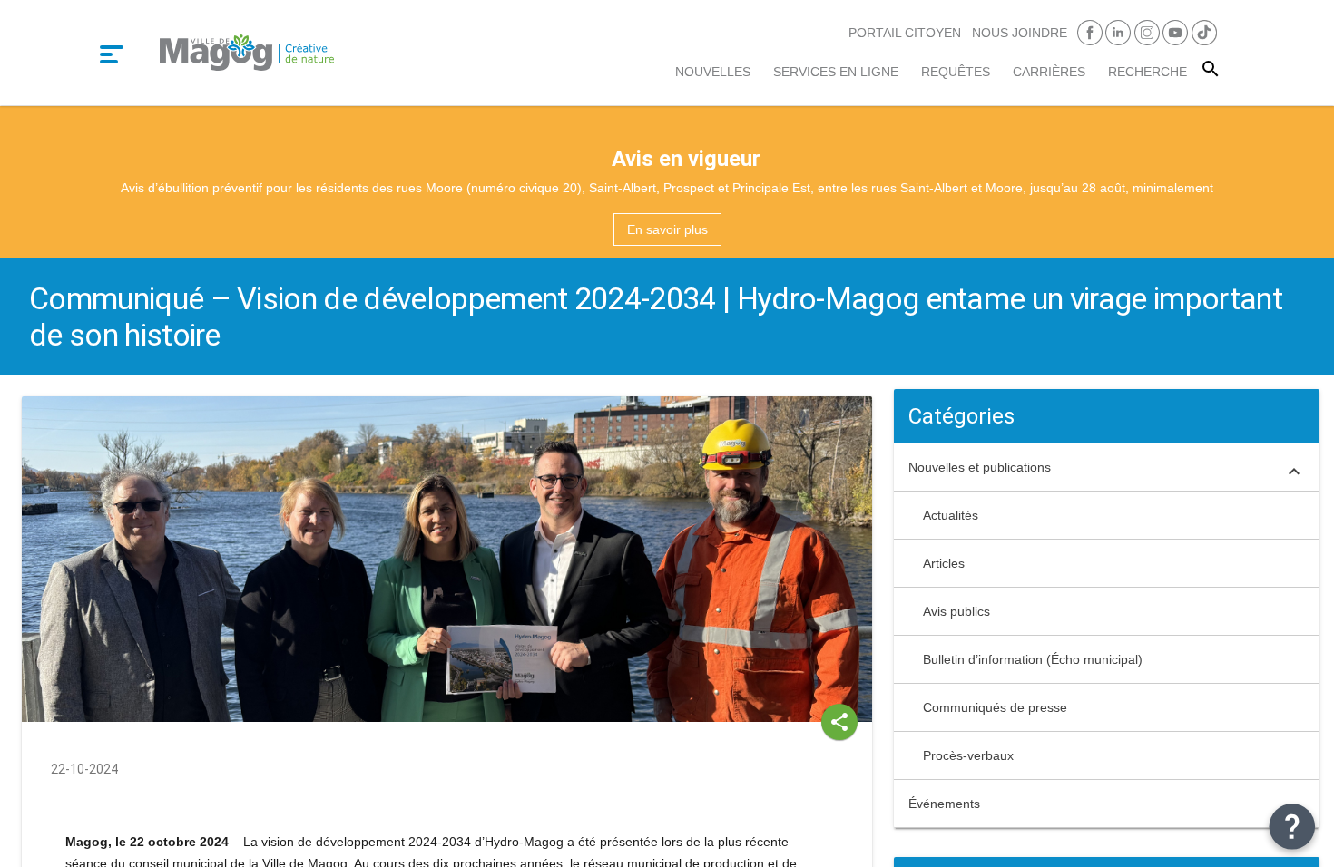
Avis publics (956, 611)
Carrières (1049, 71)
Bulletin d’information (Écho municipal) (1033, 659)
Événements (944, 803)
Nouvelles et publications (979, 467)
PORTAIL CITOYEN (904, 32)
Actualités (950, 515)
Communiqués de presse (995, 707)
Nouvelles (712, 71)
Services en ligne (835, 71)
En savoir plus (667, 229)
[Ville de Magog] (247, 52)
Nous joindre (1019, 32)
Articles (944, 563)
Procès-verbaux (968, 755)
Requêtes (955, 71)
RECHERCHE (1147, 71)
